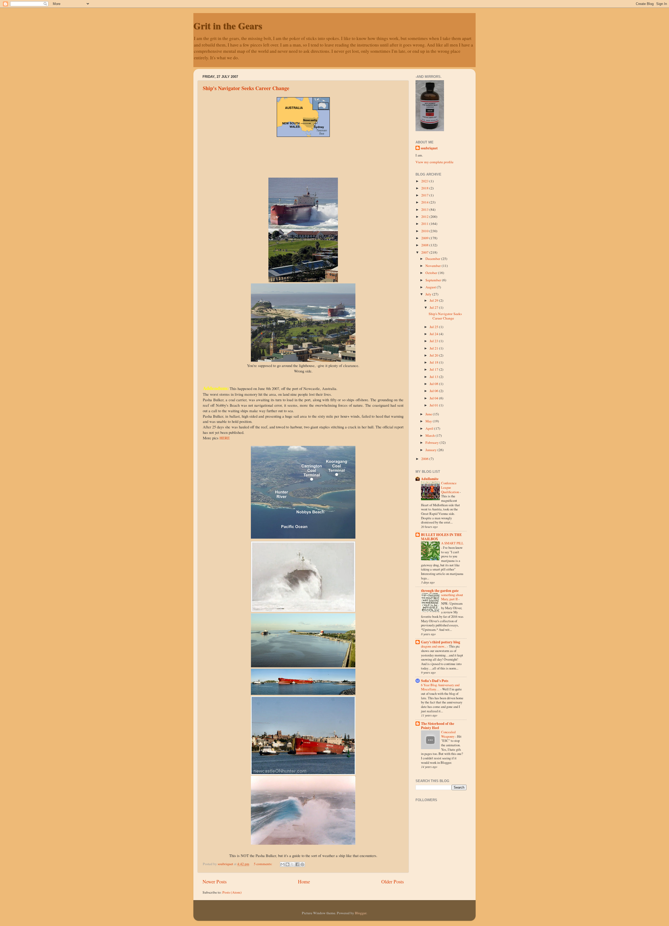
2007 (425, 252)
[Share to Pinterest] (302, 864)
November (433, 265)
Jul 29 (434, 300)
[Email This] (282, 864)
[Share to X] (292, 864)
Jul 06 (434, 390)
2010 (425, 231)
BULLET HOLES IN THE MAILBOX (441, 536)
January (431, 449)
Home (304, 881)
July (428, 294)
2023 (425, 181)
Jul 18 (434, 362)
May (429, 421)
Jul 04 (434, 398)
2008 (425, 245)
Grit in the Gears (227, 25)
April (429, 428)
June (429, 414)
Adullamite (430, 478)
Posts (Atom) (232, 892)
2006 (425, 458)
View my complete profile (434, 162)
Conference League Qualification (450, 487)
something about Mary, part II (452, 597)
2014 (425, 202)
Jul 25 (434, 326)
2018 (425, 188)
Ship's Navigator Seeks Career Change (246, 88)
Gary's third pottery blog (440, 642)
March (430, 435)
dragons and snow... (434, 646)
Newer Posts (215, 881)
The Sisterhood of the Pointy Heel (437, 725)
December (433, 258)
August (431, 287)
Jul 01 (434, 405)
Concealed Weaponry (448, 734)
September (433, 280)
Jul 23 (434, 341)
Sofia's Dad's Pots (434, 680)
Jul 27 (434, 307)
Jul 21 (434, 348)
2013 (425, 209)
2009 (425, 238)
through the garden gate (440, 590)
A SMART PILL (452, 543)
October (431, 272)
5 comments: (263, 863)
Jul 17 (434, 369)
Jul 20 (434, 355)
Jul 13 (434, 376)
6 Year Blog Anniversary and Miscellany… (440, 687)
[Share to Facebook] (297, 864)
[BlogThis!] (287, 864)
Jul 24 (434, 333)
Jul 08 (434, 383)
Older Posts (392, 881)
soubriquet (429, 148)
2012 (425, 216)
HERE (225, 437)
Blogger (360, 913)
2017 (425, 195)
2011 (425, 223)
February (432, 442)
